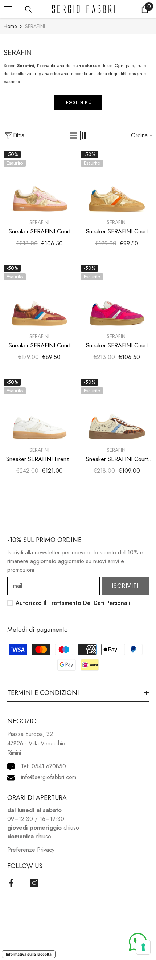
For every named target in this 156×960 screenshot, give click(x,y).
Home (10, 26)
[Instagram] (34, 883)
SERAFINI (35, 26)
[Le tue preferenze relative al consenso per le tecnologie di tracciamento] (143, 947)
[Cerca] (28, 9)
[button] (73, 135)
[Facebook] (11, 883)
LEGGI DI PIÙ (78, 102)
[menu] (8, 9)
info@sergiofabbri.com (48, 777)
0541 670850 (49, 766)
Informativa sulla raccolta (29, 954)
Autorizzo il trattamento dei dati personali (73, 603)
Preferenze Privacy (30, 850)
